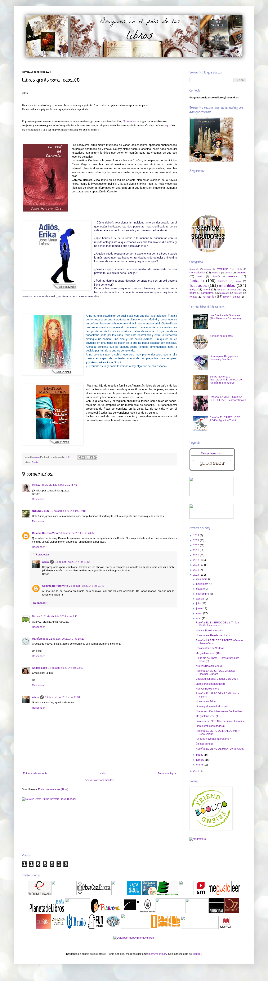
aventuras (222, 269)
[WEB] (40, 894)
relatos (193, 296)
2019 (196, 550)
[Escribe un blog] (83, 457)
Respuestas (42, 554)
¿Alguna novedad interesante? (213, 738)
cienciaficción (197, 272)
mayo (199, 613)
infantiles (227, 285)
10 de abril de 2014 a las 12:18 (68, 510)
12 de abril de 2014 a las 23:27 (66, 667)
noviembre (202, 584)
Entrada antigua (167, 773)
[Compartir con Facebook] (91, 457)
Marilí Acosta (40, 638)
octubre (200, 588)
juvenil (206, 289)
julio (199, 603)
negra (192, 292)
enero (200, 764)
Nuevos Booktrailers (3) (209, 666)
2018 (196, 555)
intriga (193, 289)
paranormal (207, 292)
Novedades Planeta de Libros (213, 635)
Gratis (35, 462)
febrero (200, 759)
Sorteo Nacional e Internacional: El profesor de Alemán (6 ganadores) (226, 379)
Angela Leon (39, 667)
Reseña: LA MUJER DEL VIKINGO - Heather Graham (216, 672)
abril (199, 618)
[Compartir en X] (87, 457)
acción (207, 269)
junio (199, 608)
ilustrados (198, 285)
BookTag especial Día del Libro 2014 (217, 678)
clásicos (216, 273)
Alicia (45, 561)
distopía (216, 276)
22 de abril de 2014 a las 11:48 (86, 585)
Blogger (196, 953)
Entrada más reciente (35, 773)
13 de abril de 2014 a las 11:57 (62, 697)
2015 (196, 569)
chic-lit (239, 269)
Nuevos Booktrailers (207, 688)
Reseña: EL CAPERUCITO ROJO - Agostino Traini (225, 419)
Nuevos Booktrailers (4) (209, 630)
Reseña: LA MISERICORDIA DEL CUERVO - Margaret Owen (228, 398)
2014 (196, 574)
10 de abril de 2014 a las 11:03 (59, 485)
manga (220, 289)
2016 (196, 564)
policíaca (224, 293)
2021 (196, 540)
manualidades (235, 289)
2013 (196, 770)
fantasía (196, 280)
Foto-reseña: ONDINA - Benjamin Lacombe (220, 721)
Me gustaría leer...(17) (208, 716)
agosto (200, 598)
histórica (222, 281)
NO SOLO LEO (40, 510)
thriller (236, 296)
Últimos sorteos (204, 743)
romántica (209, 296)
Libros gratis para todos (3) (211, 726)
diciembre (202, 579)
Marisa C (37, 616)
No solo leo (129, 121)
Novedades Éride (206, 701)
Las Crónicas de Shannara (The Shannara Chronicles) (225, 317)
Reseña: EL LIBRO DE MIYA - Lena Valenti (220, 748)
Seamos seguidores (221, 335)
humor (238, 281)
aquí (167, 125)
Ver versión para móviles (99, 780)
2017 (196, 560)
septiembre (203, 593)
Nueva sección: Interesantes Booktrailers (219, 711)
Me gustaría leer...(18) (208, 653)
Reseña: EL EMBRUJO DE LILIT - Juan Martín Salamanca (218, 624)
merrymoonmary (157, 953)
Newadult (193, 269)
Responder (38, 499)
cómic (200, 276)
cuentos (241, 272)
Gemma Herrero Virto (45, 533)
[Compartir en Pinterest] (95, 457)
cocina (228, 272)
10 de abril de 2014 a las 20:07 (76, 533)
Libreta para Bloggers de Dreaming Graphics (224, 358)
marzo (200, 754)
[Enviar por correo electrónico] (79, 457)
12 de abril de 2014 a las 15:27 (66, 638)
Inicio (102, 773)
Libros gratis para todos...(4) (212, 706)
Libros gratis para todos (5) (211, 683)
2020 (196, 545)
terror (226, 296)
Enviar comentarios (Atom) (53, 789)
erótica (232, 276)
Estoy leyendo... (212, 453)
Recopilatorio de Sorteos (210, 648)
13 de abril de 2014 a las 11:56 (72, 561)
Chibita (36, 485)
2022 (196, 535)
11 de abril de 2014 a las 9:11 (60, 616)
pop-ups (238, 293)
